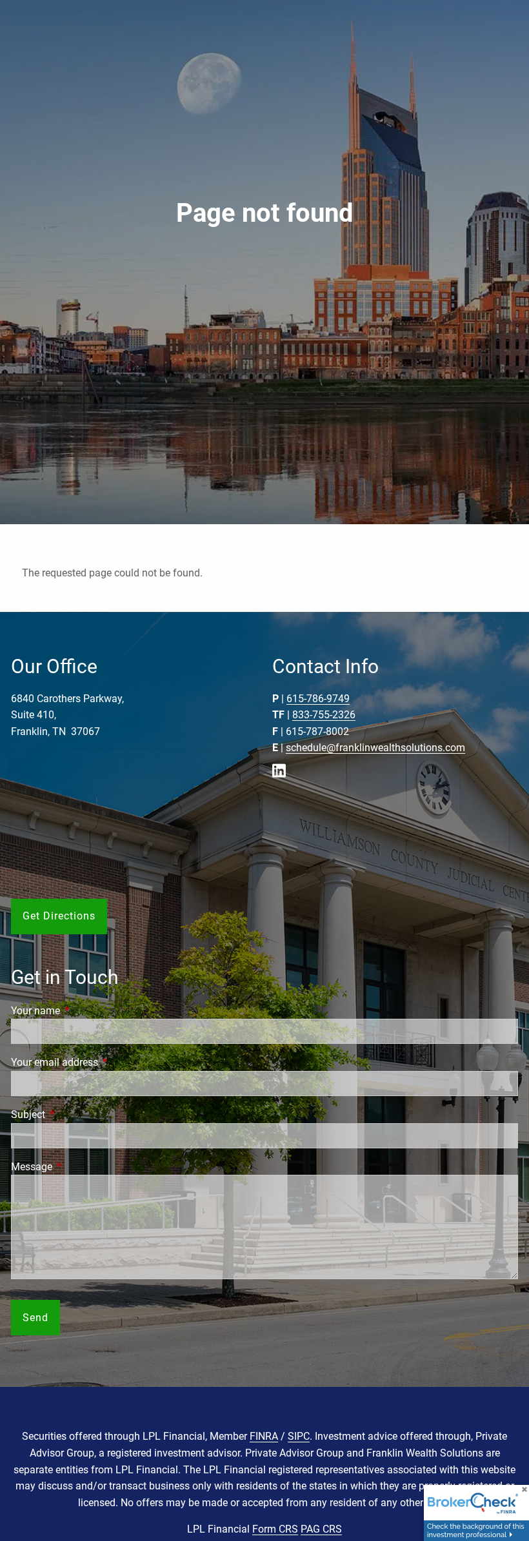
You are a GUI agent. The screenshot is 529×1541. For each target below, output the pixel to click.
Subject (76, 1114)
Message (80, 1167)
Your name (84, 1011)
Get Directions (59, 916)
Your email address (103, 1062)
